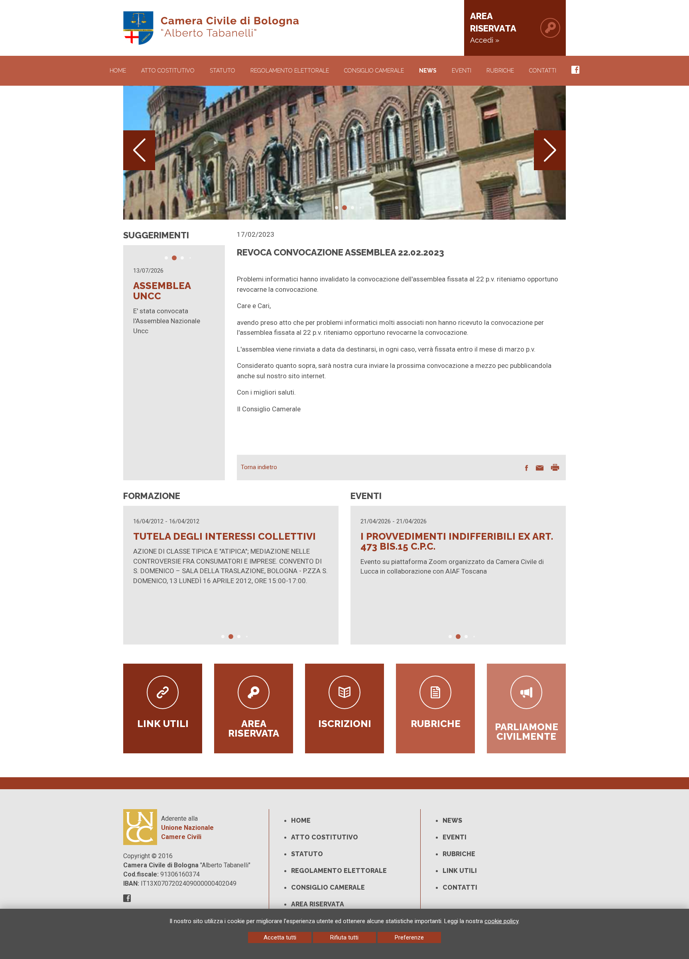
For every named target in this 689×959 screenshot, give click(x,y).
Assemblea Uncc (162, 291)
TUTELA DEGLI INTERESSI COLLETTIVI (224, 536)
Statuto (222, 70)
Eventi (461, 70)
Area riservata (317, 904)
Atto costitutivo (324, 837)
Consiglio (374, 70)
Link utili (460, 870)
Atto (168, 70)
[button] (550, 150)
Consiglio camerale (328, 887)
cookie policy (501, 921)
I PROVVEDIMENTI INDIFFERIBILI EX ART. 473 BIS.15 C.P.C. (456, 541)
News (428, 70)
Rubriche (500, 70)
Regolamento (289, 70)
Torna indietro (259, 467)
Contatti (542, 70)
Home (118, 70)
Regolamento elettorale (339, 870)
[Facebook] (575, 70)
